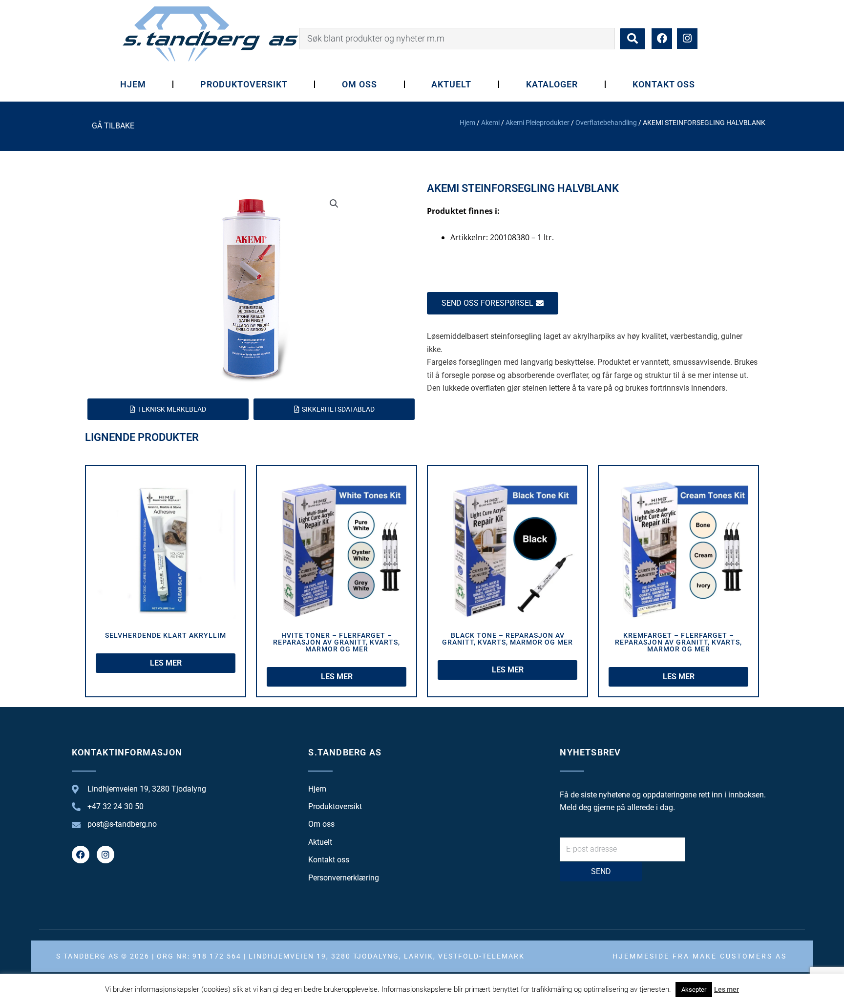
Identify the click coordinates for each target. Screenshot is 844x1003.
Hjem (133, 84)
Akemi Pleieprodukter (538, 122)
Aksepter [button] (693, 989)
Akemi (490, 122)
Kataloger (552, 84)
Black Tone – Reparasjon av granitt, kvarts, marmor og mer (507, 638)
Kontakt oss (664, 84)
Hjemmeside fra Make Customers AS (699, 956)
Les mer (726, 989)
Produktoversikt (243, 84)
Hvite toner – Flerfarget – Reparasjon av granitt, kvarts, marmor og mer (336, 642)
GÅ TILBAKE (113, 125)
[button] (334, 203)
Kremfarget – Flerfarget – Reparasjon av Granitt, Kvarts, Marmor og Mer (678, 642)
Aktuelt (451, 84)
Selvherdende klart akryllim (165, 635)
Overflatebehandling (606, 122)
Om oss (359, 84)
